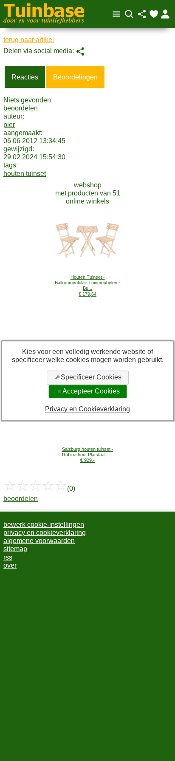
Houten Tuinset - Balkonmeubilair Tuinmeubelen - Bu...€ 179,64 (87, 285)
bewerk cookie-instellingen (43, 524)
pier (9, 124)
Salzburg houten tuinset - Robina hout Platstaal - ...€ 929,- (87, 455)
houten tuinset (24, 173)
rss (7, 557)
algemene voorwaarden (39, 540)
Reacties (24, 77)
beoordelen (20, 108)
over (10, 565)
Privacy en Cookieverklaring (87, 409)
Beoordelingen (75, 77)
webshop (88, 185)
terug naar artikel (28, 39)
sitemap (15, 548)
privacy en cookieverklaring (44, 532)
